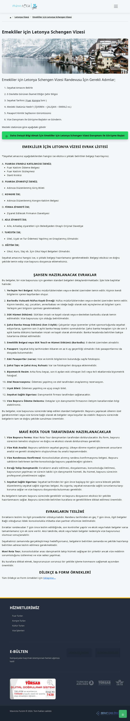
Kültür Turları (18, 625)
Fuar (28, 100)
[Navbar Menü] (116, 6)
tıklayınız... (49, 577)
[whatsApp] (123, 714)
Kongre (36, 100)
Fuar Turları (17, 615)
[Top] (123, 695)
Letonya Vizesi (22, 17)
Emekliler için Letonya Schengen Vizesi (52, 17)
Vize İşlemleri (18, 630)
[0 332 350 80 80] (123, 704)
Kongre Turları (19, 620)
